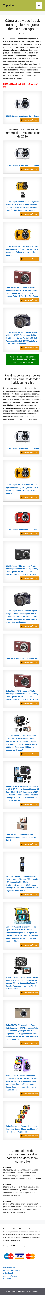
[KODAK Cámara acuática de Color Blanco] (22, 104)
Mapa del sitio (9, 1267)
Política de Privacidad (12, 1270)
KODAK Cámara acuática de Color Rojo (21, 530)
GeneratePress (33, 1292)
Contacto (7, 1279)
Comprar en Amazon (30, 120)
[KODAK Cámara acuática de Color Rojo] (22, 518)
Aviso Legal (8, 1273)
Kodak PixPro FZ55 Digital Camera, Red (22, 658)
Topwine (8, 5)
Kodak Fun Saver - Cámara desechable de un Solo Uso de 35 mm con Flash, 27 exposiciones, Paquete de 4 (21, 1129)
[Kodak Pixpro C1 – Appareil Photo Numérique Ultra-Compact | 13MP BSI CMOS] (22, 823)
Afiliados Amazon (10, 1276)
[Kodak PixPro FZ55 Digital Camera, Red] (22, 646)
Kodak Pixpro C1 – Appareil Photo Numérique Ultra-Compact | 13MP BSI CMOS (21, 837)
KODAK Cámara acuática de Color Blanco (22, 116)
